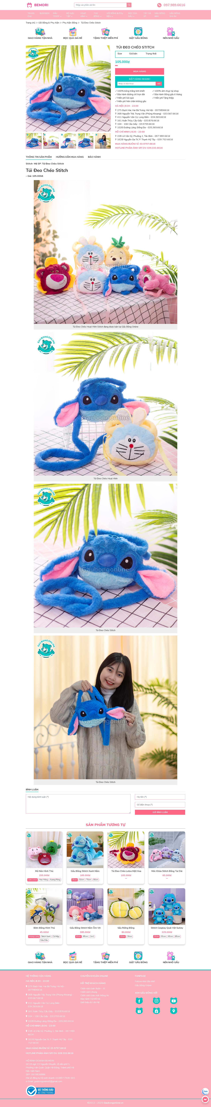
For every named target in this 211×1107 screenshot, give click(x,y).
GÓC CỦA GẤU (132, 15)
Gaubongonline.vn (114, 1102)
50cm (81, 879)
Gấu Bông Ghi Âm (175, 15)
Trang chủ (31, 15)
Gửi (158, 84)
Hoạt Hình (83, 15)
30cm (129, 936)
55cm (163, 936)
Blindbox (45, 13)
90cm (95, 879)
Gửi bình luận (160, 812)
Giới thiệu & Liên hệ (89, 1002)
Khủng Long (34, 936)
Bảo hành (94, 157)
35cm (74, 879)
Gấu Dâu (44, 940)
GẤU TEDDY (56, 15)
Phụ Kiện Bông (69, 22)
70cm (88, 879)
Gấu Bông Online (143, 985)
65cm (78, 936)
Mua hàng (139, 71)
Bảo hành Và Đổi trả (90, 998)
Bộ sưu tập (70, 15)
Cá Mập (56, 936)
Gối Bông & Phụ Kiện (115, 15)
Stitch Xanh (46, 936)
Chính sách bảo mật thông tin (94, 995)
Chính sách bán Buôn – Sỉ (92, 988)
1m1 (92, 936)
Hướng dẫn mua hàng (70, 157)
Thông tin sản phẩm (39, 157)
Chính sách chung (88, 992)
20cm (122, 936)
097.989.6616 (174, 5)
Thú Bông (96, 15)
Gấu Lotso (32, 879)
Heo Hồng (43, 879)
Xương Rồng (55, 879)
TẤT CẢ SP (147, 15)
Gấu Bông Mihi (160, 15)
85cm (85, 936)
